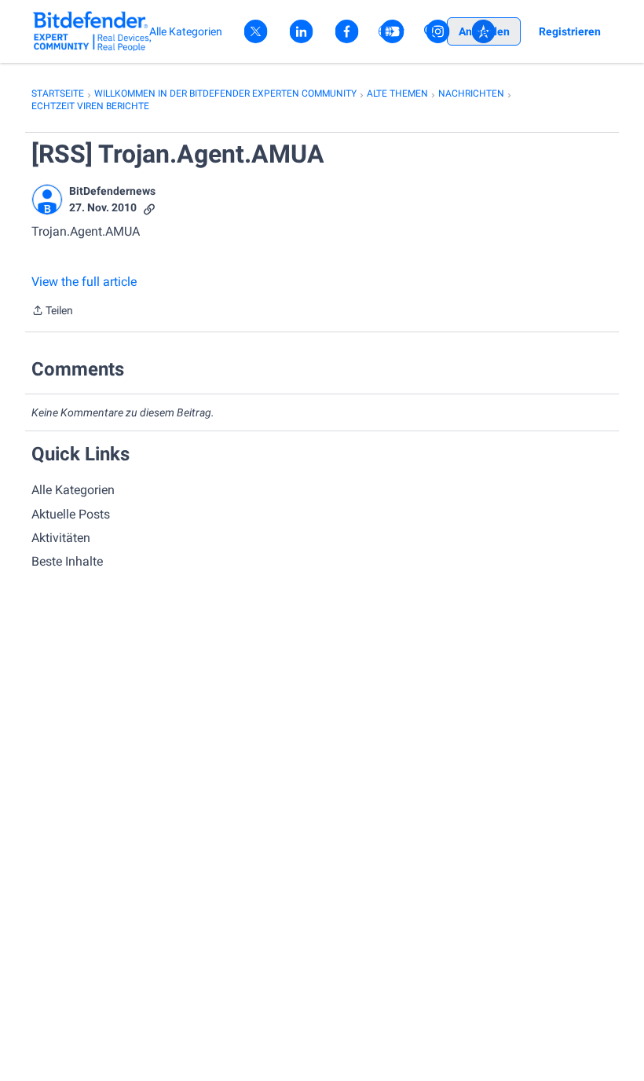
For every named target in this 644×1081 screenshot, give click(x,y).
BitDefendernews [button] (112, 191)
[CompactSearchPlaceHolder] (431, 31)
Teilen (52, 312)
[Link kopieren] (149, 208)
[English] (92, 31)
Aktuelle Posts (70, 514)
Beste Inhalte (67, 561)
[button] (47, 199)
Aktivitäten (60, 537)
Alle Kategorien (73, 489)
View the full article (84, 281)
